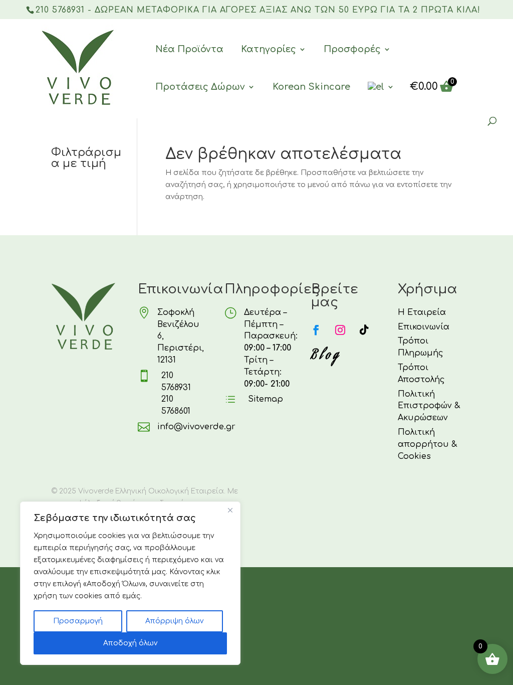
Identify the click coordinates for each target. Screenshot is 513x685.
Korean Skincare (311, 87)
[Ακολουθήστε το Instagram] (340, 330)
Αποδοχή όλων (130, 643)
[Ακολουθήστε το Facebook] (316, 330)
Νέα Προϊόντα (189, 49)
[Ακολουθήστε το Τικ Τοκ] (364, 330)
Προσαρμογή (78, 621)
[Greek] (381, 99)
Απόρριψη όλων (174, 621)
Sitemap (265, 399)
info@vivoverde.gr (196, 426)
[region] (130, 583)
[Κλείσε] (230, 510)
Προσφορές (352, 49)
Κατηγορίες (268, 49)
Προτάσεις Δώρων (200, 87)
